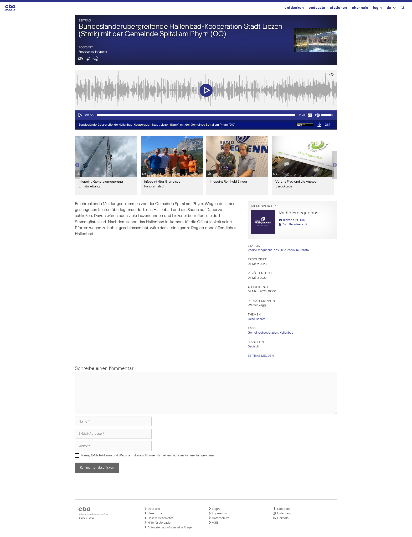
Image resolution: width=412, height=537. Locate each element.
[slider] (196, 115)
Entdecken (294, 8)
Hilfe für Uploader (159, 522)
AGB (214, 522)
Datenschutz (220, 518)
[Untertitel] (310, 115)
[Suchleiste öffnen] (402, 8)
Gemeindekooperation (263, 332)
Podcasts (317, 8)
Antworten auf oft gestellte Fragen (170, 527)
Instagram (283, 513)
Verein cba (154, 513)
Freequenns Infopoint (92, 51)
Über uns (153, 509)
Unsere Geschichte (160, 518)
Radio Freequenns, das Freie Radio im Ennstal (278, 250)
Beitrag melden (261, 356)
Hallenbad (286, 332)
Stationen (338, 8)
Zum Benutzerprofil (294, 224)
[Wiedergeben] (79, 115)
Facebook (283, 509)
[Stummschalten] (317, 115)
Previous (77, 165)
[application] (206, 115)
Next (334, 165)
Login (377, 8)
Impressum (219, 513)
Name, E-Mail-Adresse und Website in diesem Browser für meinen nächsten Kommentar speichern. (148, 455)
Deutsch (253, 346)
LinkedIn (282, 518)
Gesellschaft (256, 319)
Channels (360, 8)
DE (389, 8)
